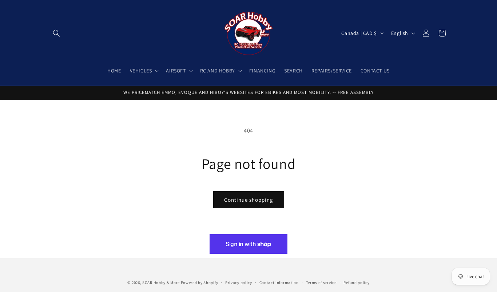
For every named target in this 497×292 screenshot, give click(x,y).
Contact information (279, 282)
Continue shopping (248, 199)
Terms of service (321, 282)
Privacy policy (238, 282)
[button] (56, 33)
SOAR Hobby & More (161, 282)
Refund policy (356, 282)
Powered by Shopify (199, 282)
